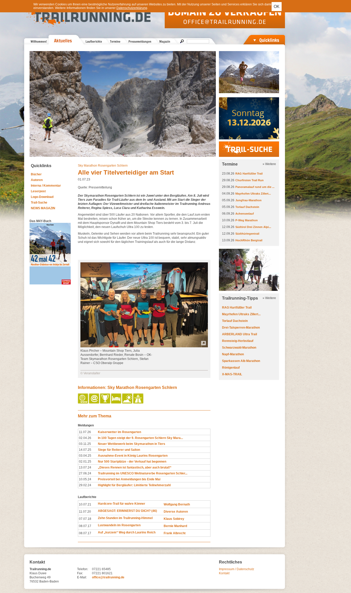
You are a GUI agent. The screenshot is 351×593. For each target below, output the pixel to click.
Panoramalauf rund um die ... (254, 186)
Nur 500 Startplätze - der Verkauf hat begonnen (132, 461)
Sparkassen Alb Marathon (241, 361)
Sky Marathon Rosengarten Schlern (103, 165)
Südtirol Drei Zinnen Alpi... (253, 226)
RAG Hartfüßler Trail (249, 173)
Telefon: (82, 569)
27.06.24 (85, 473)
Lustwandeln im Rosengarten (119, 525)
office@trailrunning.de (108, 577)
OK (277, 6)
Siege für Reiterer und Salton (119, 450)
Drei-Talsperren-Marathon (241, 327)
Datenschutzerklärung (131, 8)
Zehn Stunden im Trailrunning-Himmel (125, 518)
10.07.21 (85, 504)
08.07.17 (85, 526)
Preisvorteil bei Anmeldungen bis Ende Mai (129, 479)
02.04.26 (85, 438)
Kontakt (224, 573)
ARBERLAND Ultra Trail (239, 334)
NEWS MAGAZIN (43, 208)
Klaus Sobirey (174, 519)
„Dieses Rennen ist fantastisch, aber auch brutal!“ (134, 467)
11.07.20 (85, 511)
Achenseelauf (244, 213)
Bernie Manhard (175, 526)
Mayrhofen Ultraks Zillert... (253, 193)
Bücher (36, 174)
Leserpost (38, 191)
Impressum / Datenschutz (236, 569)
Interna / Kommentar (46, 185)
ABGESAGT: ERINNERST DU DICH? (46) (127, 511)
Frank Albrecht (175, 533)
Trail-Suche (39, 202)
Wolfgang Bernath (177, 504)
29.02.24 (85, 485)
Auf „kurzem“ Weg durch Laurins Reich (126, 532)
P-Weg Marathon (246, 220)
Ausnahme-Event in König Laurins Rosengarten (133, 455)
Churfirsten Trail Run (249, 180)
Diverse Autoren (176, 511)
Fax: (80, 573)
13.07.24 (85, 467)
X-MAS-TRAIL (232, 374)
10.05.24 (85, 479)
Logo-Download (42, 197)
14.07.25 (85, 450)
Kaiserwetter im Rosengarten (119, 432)
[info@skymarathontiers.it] (94, 402)
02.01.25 (85, 461)
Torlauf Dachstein (247, 206)
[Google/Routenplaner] (138, 402)
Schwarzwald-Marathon (239, 347)
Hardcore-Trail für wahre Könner (121, 503)
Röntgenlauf (231, 367)
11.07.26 (85, 432)
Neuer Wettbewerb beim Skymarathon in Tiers (131, 444)
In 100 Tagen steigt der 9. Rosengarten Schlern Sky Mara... (140, 438)
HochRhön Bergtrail (248, 240)
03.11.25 (85, 444)
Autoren (37, 180)
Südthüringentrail (247, 233)
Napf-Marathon (233, 354)
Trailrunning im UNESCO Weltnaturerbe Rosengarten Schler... (142, 473)
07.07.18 (85, 519)
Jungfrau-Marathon (248, 200)
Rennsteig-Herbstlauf (237, 341)
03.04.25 (85, 455)
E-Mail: (82, 577)
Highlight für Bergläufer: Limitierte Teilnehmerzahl (134, 485)
